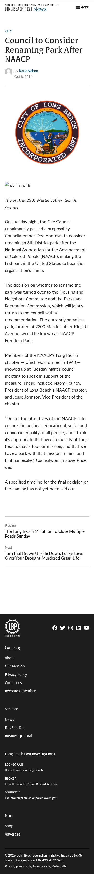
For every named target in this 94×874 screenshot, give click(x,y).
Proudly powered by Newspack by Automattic (36, 866)
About (10, 658)
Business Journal (18, 736)
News (9, 719)
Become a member (20, 691)
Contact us (13, 683)
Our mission (15, 666)
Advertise (12, 834)
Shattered (30, 795)
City (8, 31)
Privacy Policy (16, 675)
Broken (31, 781)
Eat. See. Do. (15, 728)
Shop (9, 826)
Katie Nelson (28, 70)
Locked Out (24, 767)
